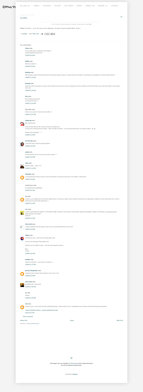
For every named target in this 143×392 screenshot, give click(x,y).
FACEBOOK (47, 6)
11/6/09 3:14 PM (30, 203)
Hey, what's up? (25, 6)
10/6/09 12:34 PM (30, 103)
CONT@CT (114, 6)
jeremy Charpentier (31, 270)
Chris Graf (28, 224)
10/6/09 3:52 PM (30, 146)
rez (26, 196)
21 (121, 17)
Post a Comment (28, 316)
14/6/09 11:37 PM (30, 264)
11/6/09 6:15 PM (30, 218)
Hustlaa (27, 259)
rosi (26, 304)
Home (72, 320)
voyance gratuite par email (50, 310)
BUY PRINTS (68, 6)
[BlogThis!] (48, 34)
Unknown (28, 174)
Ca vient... (24, 18)
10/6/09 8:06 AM (30, 55)
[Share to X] (50, 34)
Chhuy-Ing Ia (74, 363)
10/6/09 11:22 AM (30, 77)
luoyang (27, 72)
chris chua (28, 282)
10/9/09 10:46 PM (30, 298)
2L (26, 293)
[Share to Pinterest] (54, 34)
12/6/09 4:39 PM (30, 229)
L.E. (26, 209)
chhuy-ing (28, 120)
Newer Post (23, 320)
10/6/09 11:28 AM (30, 90)
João (26, 163)
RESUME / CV (103, 6)
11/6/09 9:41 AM (30, 190)
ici (90, 24)
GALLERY (57, 6)
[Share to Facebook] (52, 34)
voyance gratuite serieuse (33, 310)
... (122, 6)
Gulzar (27, 235)
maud (27, 152)
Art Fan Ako (29, 141)
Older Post (120, 320)
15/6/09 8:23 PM (30, 276)
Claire (27, 48)
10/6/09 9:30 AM (30, 66)
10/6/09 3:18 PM (30, 135)
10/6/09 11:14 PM (30, 168)
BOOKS (79, 6)
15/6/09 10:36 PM (30, 287)
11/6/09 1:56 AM (30, 179)
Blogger (75, 374)
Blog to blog (36, 33)
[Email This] (45, 34)
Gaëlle (27, 61)
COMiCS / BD (90, 6)
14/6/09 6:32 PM (30, 253)
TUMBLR (36, 6)
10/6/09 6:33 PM (30, 157)
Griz (26, 96)
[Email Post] (41, 33)
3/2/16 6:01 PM (29, 313)
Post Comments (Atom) (33, 323)
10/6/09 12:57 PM (30, 114)
